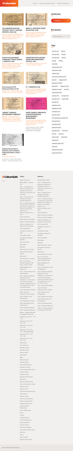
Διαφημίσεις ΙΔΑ (56, 89)
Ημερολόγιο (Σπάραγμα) (25, 427)
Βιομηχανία (63, 79)
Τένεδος (22, 415)
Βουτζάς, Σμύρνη (24, 352)
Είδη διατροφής (57, 92)
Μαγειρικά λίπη (56, 127)
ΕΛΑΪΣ (66, 89)
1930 (63, 57)
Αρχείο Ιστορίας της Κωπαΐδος (27, 219)
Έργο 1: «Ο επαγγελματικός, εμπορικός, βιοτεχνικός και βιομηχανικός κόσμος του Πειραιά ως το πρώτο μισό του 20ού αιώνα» (27, 190)
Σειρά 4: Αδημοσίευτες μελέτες (27, 301)
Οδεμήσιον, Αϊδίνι (24, 386)
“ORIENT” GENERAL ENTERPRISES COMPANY (11, 113)
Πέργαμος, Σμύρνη (24, 396)
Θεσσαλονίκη (56, 121)
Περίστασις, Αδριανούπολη (26, 398)
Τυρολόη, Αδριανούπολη (26, 420)
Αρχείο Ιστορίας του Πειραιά (27, 249)
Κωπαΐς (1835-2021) (25, 217)
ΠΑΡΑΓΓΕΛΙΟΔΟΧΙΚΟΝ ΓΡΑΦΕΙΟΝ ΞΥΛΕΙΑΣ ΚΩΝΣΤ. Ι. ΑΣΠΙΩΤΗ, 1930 (12, 59)
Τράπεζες (55, 140)
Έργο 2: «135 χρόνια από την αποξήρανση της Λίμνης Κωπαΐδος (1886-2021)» (26, 198)
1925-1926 (55, 54)
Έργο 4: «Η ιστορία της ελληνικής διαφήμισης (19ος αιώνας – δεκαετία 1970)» (27, 262)
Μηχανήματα (55, 130)
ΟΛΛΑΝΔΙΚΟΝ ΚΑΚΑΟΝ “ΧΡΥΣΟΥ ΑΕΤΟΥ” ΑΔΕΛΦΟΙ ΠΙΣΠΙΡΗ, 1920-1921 (12, 30)
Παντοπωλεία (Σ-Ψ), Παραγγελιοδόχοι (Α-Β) (10, 88)
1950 (61, 60)
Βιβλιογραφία (23, 244)
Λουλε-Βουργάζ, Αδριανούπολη (27, 369)
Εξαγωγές (55, 102)
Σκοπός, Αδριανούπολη (25, 410)
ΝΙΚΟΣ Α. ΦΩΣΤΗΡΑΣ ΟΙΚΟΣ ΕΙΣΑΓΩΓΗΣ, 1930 (36, 29)
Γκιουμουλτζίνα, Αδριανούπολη (27, 429)
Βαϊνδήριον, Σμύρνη (24, 347)
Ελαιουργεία (55, 98)
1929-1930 (55, 57)
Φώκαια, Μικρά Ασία (25, 422)
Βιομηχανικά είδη (57, 83)
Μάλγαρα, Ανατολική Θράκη (26, 377)
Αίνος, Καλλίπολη (24, 345)
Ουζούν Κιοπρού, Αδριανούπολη (27, 391)
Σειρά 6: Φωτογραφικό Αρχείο (27, 307)
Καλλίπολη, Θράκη (24, 359)
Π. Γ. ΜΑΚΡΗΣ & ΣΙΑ (33, 87)
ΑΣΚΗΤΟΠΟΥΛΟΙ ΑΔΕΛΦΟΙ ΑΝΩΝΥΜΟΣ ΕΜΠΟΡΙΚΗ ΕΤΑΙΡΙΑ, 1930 (35, 59)
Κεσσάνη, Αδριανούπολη (26, 364)
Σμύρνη (21, 412)
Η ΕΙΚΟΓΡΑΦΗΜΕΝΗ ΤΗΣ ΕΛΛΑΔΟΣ (60, 118)
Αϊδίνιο (21, 434)
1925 (63, 51)
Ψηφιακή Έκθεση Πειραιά (44, 180)
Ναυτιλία (65, 130)
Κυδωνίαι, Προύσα (24, 372)
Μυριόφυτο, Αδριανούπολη (26, 381)
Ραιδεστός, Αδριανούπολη (26, 401)
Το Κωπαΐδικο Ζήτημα (25, 235)
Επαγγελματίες (56, 108)
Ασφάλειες (55, 73)
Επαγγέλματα (56, 105)
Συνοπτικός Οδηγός (24, 242)
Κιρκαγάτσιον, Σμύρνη (25, 367)
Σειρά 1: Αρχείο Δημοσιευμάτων (27, 289)
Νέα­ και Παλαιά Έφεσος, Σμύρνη (27, 384)
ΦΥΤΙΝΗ (54, 146)
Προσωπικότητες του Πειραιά (27, 258)
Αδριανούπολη (23, 342)
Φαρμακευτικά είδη (57, 149)
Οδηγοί (21, 34)
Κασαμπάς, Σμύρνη (24, 362)
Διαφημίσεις (64, 86)
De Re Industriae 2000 (25, 228)
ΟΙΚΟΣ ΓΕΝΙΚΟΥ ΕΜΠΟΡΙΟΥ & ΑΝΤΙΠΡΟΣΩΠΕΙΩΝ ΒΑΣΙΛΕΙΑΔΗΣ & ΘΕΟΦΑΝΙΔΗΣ (36, 115)
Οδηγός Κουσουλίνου (11, 156)
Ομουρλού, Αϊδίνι (24, 389)
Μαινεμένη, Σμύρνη (24, 374)
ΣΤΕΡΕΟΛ (64, 137)
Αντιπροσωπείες (57, 67)
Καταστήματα (56, 124)
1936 (54, 60)
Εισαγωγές (55, 95)
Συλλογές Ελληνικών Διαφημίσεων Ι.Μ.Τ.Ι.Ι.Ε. (12, 121)
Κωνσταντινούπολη (24, 425)
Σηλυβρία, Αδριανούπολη (26, 403)
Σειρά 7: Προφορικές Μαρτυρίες (27, 310)
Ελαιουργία (64, 95)
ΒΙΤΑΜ (54, 79)
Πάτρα (61, 133)
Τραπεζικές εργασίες (57, 143)
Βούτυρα (55, 86)
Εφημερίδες (4, 116)
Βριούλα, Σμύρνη (24, 437)
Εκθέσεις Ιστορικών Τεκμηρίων (27, 221)
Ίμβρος (21, 357)
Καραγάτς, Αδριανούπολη (26, 439)
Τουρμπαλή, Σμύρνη (24, 417)
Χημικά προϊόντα (57, 152)
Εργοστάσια (56, 114)
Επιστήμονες (56, 111)
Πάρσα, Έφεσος (23, 393)
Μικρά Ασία (22, 432)
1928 (63, 54)
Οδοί (54, 133)
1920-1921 (55, 51)
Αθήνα (54, 64)
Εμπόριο (65, 98)
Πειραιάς (55, 137)
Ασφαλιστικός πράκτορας (59, 76)
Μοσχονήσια (23, 379)
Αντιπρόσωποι (56, 70)
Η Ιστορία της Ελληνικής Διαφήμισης (10, 34)
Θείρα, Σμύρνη (23, 355)
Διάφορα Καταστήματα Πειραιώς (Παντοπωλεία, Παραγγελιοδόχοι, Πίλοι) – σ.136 (11, 151)
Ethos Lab (4, 447)
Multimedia (22, 247)
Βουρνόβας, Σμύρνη (24, 350)
